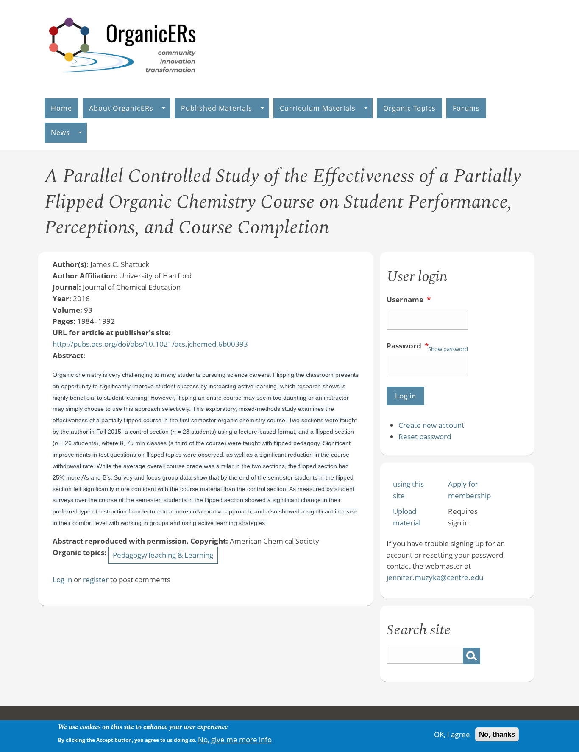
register (96, 579)
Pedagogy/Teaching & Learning (163, 555)
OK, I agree (452, 734)
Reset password (424, 436)
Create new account (431, 425)
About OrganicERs (121, 108)
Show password (448, 349)
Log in (62, 579)
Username (409, 299)
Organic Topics (409, 108)
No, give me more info (235, 739)
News (60, 132)
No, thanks (497, 734)
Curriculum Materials (318, 108)
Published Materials (216, 108)
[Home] (123, 81)
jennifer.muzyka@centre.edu (435, 577)
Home (61, 108)
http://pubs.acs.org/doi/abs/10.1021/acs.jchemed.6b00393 (150, 344)
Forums (466, 108)
